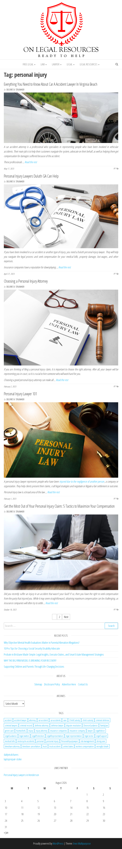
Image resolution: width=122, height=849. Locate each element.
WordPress (58, 843)
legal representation (74, 735)
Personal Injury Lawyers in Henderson (21, 775)
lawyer (90, 730)
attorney (32, 720)
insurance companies (58, 730)
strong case (101, 741)
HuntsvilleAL (21, 730)
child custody (88, 720)
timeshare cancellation (31, 746)
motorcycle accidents (25, 741)
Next (66, 617)
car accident (43, 720)
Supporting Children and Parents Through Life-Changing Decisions (34, 666)
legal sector (89, 735)
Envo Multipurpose (82, 843)
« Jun (6, 832)
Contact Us (83, 684)
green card (9, 730)
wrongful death (102, 746)
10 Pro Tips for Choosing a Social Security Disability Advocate (32, 648)
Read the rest (31, 162)
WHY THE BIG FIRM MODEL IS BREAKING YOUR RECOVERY (30, 660)
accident (8, 720)
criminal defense (102, 720)
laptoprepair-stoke (13, 759)
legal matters (24, 735)
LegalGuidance (11, 735)
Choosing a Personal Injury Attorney (26, 281)
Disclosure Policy (52, 684)
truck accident (54, 746)
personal (40, 741)
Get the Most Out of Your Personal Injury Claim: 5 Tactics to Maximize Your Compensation (59, 506)
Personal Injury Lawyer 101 (20, 394)
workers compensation (85, 746)
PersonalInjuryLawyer (69, 741)
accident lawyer (20, 720)
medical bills (10, 741)
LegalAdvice (100, 730)
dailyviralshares (11, 754)
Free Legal (28, 64)
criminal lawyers (11, 725)
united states (68, 746)
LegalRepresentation (55, 735)
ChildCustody (74, 720)
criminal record (26, 725)
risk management (87, 741)
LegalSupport (101, 735)
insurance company (77, 730)
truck (45, 746)
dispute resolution (73, 725)
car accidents (56, 720)
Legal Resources (89, 64)
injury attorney (41, 730)
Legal (70, 64)
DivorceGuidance (91, 725)
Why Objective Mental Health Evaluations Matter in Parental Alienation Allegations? (41, 642)
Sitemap (38, 684)
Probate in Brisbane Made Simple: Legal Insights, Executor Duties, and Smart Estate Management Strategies (54, 654)
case (65, 720)
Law (43, 64)
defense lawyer (57, 725)
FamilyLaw (104, 725)
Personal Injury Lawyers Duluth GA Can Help (31, 176)
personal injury (52, 741)
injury (30, 730)
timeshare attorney (12, 746)
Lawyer (56, 64)
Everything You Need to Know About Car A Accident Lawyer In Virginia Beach (50, 84)
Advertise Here (69, 684)
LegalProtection (38, 735)
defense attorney (41, 725)
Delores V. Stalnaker (15, 89)
